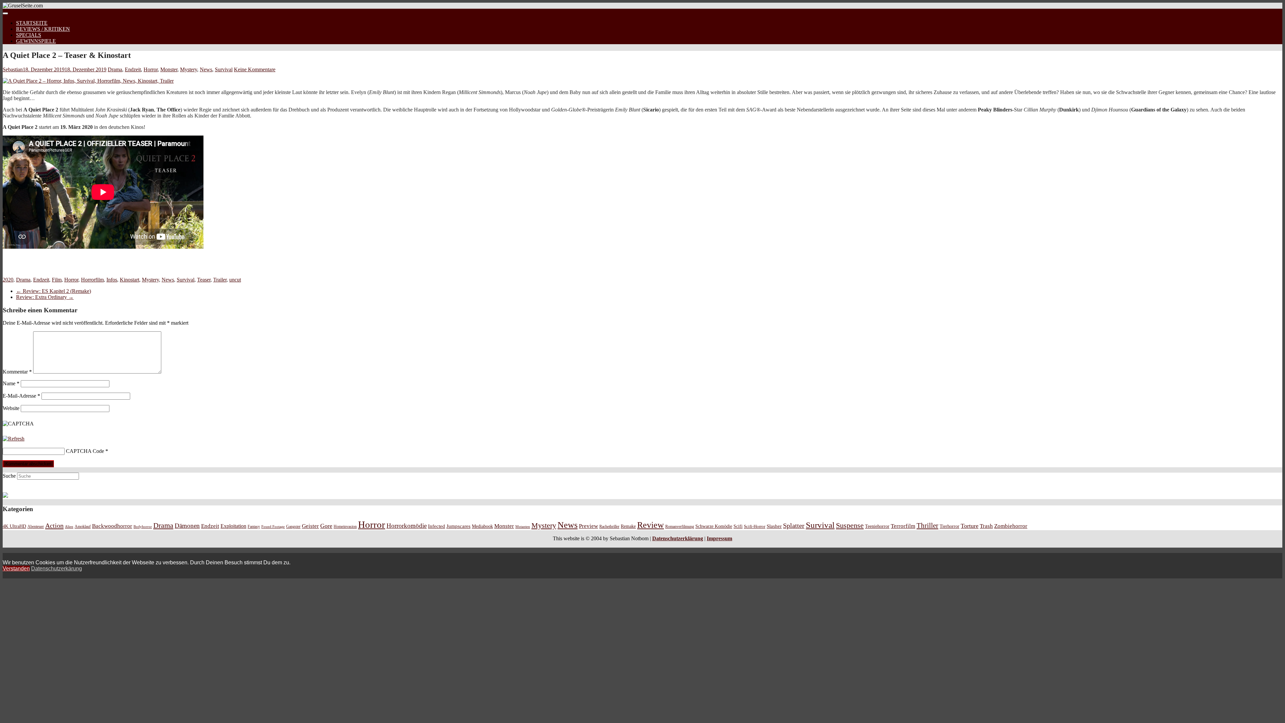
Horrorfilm (92, 280)
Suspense (850, 525)
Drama (115, 69)
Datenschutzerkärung (56, 568)
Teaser (203, 280)
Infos (111, 280)
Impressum (719, 538)
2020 (8, 280)
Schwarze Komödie (713, 526)
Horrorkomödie (407, 525)
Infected (436, 526)
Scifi (738, 526)
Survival (224, 69)
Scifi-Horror (754, 526)
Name (11, 383)
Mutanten (522, 527)
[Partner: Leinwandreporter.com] (5, 496)
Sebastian (13, 69)
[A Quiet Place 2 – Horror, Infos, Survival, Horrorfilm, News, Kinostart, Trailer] (88, 81)
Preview (588, 526)
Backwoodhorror (112, 526)
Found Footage (273, 527)
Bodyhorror (143, 527)
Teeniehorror (877, 526)
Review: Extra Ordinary (45, 297)
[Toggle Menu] (5, 13)
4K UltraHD (14, 526)
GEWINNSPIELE (36, 41)
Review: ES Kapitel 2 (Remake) (53, 291)
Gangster (293, 527)
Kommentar (17, 372)
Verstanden (16, 568)
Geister (310, 526)
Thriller (927, 525)
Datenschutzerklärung (677, 538)
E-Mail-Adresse (21, 396)
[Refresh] (13, 438)
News (206, 69)
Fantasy (254, 527)
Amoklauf (83, 526)
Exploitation (233, 526)
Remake (628, 526)
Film (57, 280)
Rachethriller (609, 526)
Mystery (188, 69)
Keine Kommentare (254, 69)
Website (11, 408)
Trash (986, 526)
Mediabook (482, 526)
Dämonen (187, 525)
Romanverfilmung (679, 526)
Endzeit (133, 69)
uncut (235, 280)
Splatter (793, 525)
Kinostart (129, 280)
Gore (326, 526)
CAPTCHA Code (85, 451)
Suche (9, 476)
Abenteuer (35, 526)
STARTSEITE (32, 23)
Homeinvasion (345, 527)
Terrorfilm (903, 526)
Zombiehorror (1010, 526)
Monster (168, 69)
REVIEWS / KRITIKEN (43, 29)
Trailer (220, 280)
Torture (969, 526)
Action (54, 525)
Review (650, 525)
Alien (69, 527)
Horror (151, 69)
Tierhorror (949, 526)
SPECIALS (28, 35)
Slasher (774, 526)
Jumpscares (458, 526)
